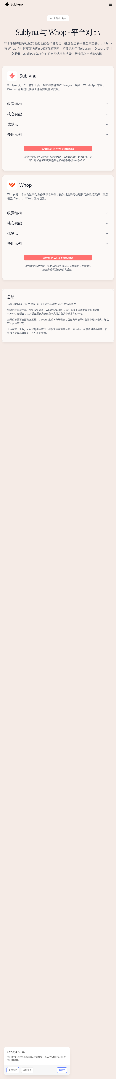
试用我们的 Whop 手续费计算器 (58, 258)
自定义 (62, 1070)
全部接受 (27, 1070)
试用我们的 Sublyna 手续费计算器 (58, 148)
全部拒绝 (13, 1070)
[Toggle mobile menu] (111, 4)
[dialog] (37, 1061)
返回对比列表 (59, 18)
